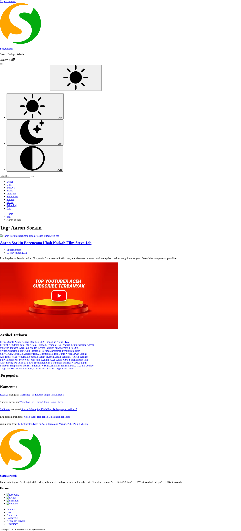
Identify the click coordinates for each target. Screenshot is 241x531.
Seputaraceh (6, 48)
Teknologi (12, 205)
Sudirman (5, 409)
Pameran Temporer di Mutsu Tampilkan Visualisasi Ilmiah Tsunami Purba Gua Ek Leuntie (46, 365)
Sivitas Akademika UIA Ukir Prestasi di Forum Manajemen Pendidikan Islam (40, 350)
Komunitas (12, 196)
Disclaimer (12, 523)
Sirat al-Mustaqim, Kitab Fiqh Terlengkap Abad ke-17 (49, 409)
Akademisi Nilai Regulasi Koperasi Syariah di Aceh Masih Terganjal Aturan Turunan (44, 356)
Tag (8, 216)
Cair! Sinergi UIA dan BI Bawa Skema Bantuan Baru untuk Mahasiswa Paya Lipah (43, 362)
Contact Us (12, 518)
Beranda (11, 509)
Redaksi (4, 394)
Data (9, 184)
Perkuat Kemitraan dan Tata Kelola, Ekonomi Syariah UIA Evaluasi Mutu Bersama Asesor (47, 345)
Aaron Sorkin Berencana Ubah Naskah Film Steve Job (45, 243)
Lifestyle (11, 193)
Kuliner (10, 199)
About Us (12, 515)
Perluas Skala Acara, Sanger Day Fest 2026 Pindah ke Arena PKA (34, 342)
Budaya (11, 187)
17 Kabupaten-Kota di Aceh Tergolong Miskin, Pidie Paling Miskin (53, 424)
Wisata (10, 202)
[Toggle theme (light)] (76, 78)
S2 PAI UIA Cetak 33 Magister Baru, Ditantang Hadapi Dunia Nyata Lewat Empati (43, 353)
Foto (9, 208)
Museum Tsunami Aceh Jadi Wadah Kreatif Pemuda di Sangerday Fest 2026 (39, 347)
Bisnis (10, 190)
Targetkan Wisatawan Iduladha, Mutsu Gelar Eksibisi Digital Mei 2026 (36, 368)
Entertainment (14, 249)
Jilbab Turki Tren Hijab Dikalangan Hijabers (47, 416)
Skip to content (8, 1)
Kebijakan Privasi (16, 521)
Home (10, 213)
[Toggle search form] (1, 63)
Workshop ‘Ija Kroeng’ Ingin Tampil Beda (42, 394)
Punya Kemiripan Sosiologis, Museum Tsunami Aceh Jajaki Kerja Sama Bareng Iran (44, 359)
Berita (10, 181)
